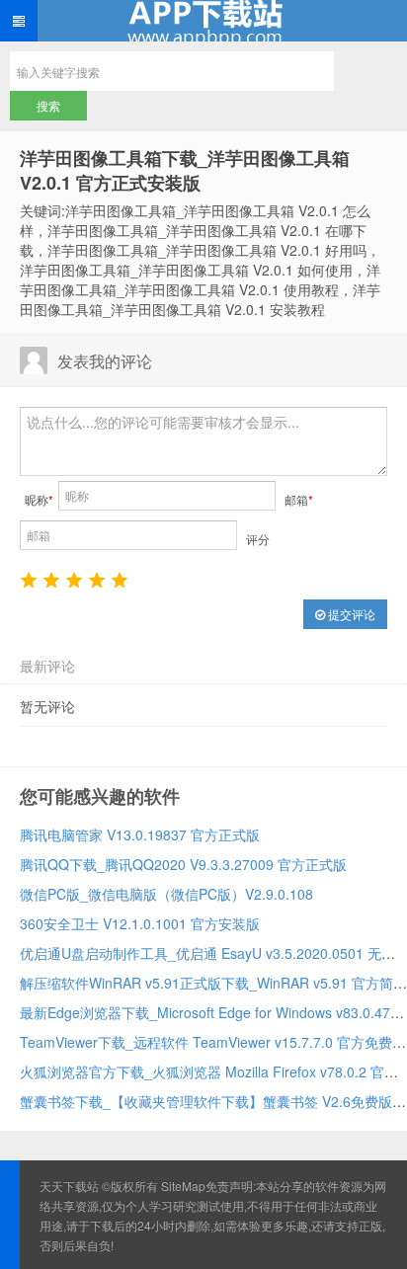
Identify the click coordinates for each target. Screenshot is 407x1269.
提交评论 (350, 613)
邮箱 (299, 499)
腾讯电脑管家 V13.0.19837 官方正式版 (140, 834)
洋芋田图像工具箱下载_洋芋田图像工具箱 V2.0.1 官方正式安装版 (185, 170)
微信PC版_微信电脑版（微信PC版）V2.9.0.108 (166, 894)
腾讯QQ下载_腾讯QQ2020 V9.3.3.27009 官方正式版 (183, 864)
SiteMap (183, 1185)
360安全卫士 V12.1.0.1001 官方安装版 (140, 923)
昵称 (39, 499)
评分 (258, 538)
